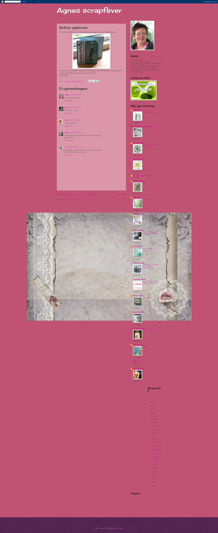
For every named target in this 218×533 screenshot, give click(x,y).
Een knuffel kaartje (148, 248)
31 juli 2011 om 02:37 (74, 107)
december (154, 419)
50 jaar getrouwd (156, 446)
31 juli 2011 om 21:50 (75, 133)
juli (153, 437)
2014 (151, 406)
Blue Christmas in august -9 (150, 112)
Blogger (121, 528)
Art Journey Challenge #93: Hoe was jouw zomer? (150, 233)
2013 (151, 409)
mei (153, 468)
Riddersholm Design (138, 263)
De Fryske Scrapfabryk (139, 328)
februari (154, 479)
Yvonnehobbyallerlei (138, 312)
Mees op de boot (155, 454)
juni (153, 465)
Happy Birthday (147, 297)
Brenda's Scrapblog (138, 159)
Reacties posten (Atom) (71, 199)
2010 (151, 487)
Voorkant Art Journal (148, 199)
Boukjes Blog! (137, 198)
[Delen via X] (94, 81)
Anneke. (67, 133)
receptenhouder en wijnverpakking (156, 450)
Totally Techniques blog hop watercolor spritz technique (150, 282)
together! (135, 363)
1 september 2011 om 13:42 (75, 147)
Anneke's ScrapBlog (138, 369)
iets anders (145, 347)
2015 (151, 402)
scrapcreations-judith (138, 143)
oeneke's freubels (137, 247)
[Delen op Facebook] (96, 81)
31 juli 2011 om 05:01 (74, 120)
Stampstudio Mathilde (139, 279)
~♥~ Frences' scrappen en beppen (141, 176)
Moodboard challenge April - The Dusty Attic (150, 146)
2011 (151, 416)
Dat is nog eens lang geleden (150, 330)
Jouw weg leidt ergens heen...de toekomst (155, 459)
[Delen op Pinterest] (98, 81)
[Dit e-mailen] (89, 81)
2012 (151, 413)
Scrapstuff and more (138, 214)
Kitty (66, 120)
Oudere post (121, 194)
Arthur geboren (155, 439)
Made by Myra (137, 110)
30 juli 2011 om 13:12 (75, 95)
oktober (154, 426)
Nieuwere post (62, 194)
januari (154, 482)
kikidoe (135, 361)
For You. (145, 183)
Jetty (66, 107)
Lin (66, 147)
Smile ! (145, 161)
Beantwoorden (69, 101)
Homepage (92, 194)
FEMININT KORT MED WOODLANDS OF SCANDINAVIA (150, 267)
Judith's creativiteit (138, 345)
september (154, 430)
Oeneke (66, 95)
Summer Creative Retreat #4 (150, 128)
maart (153, 475)
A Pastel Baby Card (148, 216)
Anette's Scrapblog (138, 230)
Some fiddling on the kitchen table (142, 126)
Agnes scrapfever (89, 10)
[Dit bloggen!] (91, 81)
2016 (151, 399)
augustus (154, 433)
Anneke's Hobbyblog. (138, 181)
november (154, 423)
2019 (151, 395)
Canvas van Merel (156, 442)
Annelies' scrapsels (138, 296)
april (153, 472)
